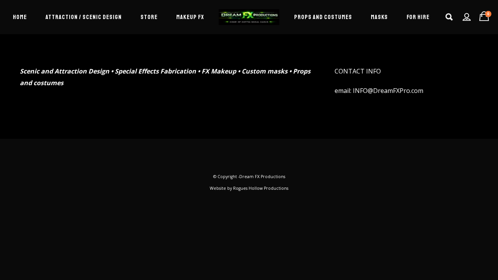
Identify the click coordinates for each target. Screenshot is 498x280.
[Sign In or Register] (466, 17)
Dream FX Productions (262, 176)
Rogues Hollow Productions (260, 188)
